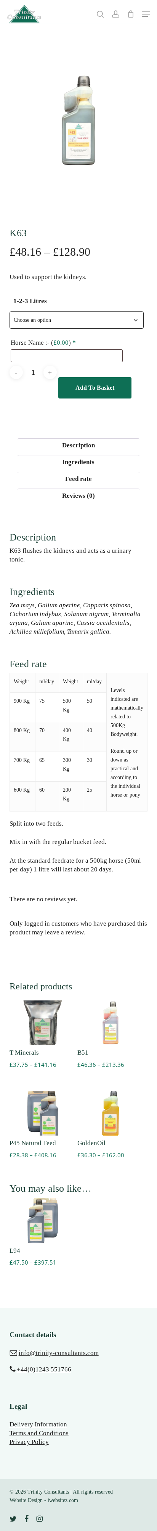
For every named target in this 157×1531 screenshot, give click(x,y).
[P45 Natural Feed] (43, 1113)
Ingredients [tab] (78, 462)
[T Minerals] (43, 1022)
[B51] (110, 1022)
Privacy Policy (29, 1441)
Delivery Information (38, 1424)
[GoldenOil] (110, 1113)
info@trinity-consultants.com (59, 1353)
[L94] (43, 1220)
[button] (146, 14)
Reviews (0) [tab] (78, 495)
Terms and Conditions (39, 1433)
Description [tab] (78, 445)
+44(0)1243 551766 (44, 1369)
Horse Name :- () (43, 342)
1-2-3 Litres (30, 301)
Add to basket (94, 387)
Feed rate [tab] (78, 478)
